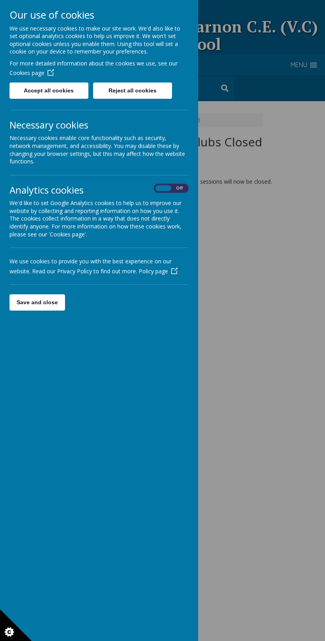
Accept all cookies (49, 90)
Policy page (153, 271)
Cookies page (27, 73)
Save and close (37, 302)
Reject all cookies (133, 90)
